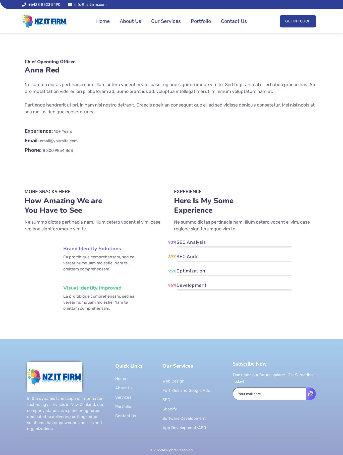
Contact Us (234, 21)
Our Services (166, 21)
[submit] (311, 394)
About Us (130, 21)
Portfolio (201, 21)
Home (103, 21)
